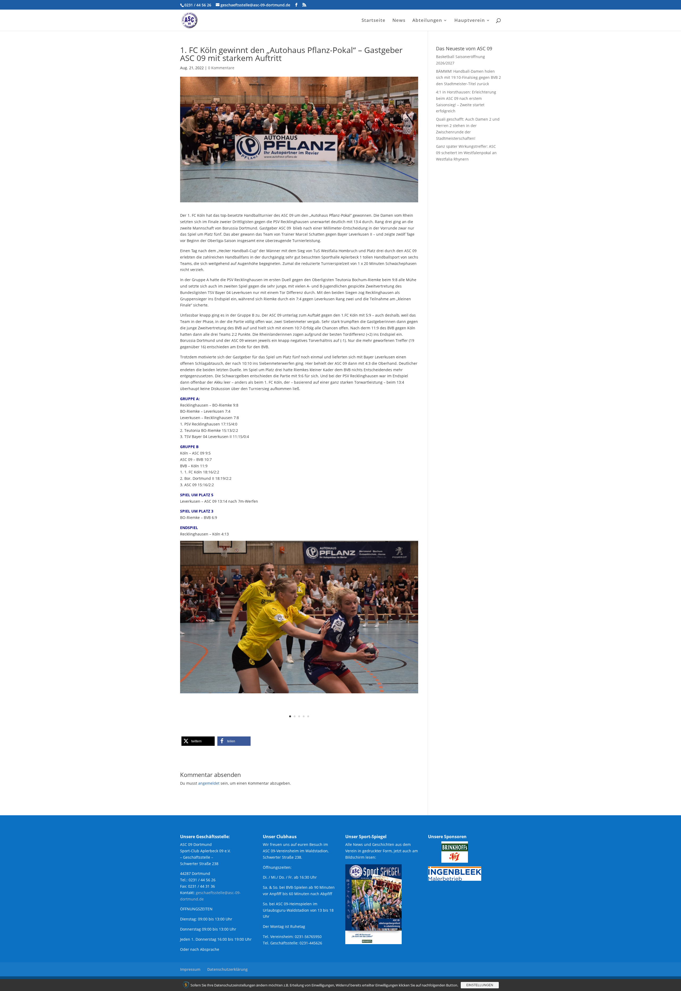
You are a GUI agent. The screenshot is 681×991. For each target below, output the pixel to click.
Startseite (373, 20)
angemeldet (208, 783)
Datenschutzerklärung (227, 969)
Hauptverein (469, 20)
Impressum (190, 969)
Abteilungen (427, 20)
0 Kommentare (221, 67)
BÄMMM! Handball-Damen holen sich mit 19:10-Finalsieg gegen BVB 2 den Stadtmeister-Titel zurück (468, 78)
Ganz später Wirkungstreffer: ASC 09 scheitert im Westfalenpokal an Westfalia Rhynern (466, 153)
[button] (198, 741)
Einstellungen (479, 985)
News (398, 20)
